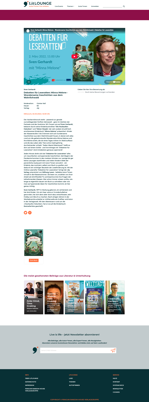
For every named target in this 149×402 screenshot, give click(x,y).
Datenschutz (30, 382)
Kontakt (116, 382)
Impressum (29, 385)
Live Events (59, 6)
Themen (70, 6)
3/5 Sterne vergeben (81, 92)
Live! (71, 378)
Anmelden (95, 6)
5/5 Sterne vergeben (84, 92)
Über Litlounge (31, 378)
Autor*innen (82, 6)
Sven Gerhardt (29, 89)
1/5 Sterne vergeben (78, 92)
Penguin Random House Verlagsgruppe (35, 390)
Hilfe (115, 378)
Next (122, 297)
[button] (25, 212)
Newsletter (118, 389)
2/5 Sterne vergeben (79, 92)
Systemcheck (118, 385)
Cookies (116, 392)
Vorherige (26, 297)
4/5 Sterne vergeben (82, 92)
